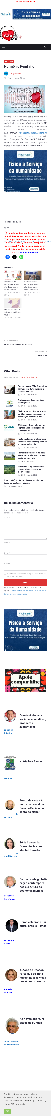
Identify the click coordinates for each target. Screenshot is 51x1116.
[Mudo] (5, 238)
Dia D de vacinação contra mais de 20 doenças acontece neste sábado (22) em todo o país (32, 414)
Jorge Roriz (15, 73)
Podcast (9, 62)
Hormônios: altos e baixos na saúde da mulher (12, 312)
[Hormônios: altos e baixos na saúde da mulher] (12, 303)
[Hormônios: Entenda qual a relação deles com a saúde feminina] (12, 275)
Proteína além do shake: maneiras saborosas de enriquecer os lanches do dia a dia (32, 441)
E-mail (7, 553)
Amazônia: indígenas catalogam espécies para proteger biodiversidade (31, 469)
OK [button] (7, 1111)
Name (7, 543)
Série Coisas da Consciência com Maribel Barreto (30, 846)
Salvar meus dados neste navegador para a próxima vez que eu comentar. (27, 575)
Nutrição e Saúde (31, 761)
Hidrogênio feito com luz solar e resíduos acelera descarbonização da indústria (32, 455)
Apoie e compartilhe (28, 252)
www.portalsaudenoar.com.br (32, 133)
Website (7, 563)
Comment (8, 517)
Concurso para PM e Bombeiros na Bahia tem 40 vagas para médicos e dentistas (32, 389)
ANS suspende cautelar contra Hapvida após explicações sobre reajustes (31, 427)
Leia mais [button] (20, 1104)
